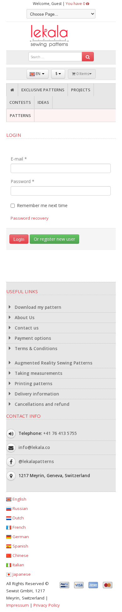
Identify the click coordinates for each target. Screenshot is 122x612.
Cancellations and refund (41, 404)
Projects (80, 90)
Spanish (19, 546)
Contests (20, 102)
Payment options (32, 338)
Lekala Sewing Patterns (61, 36)
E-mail (19, 159)
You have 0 (76, 3)
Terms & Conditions (35, 348)
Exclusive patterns (42, 90)
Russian (19, 508)
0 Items (82, 73)
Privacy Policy (46, 605)
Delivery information (36, 394)
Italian (17, 565)
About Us (23, 317)
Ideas (43, 102)
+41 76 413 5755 (60, 433)
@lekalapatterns (36, 461)
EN (38, 73)
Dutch (17, 518)
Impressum (17, 605)
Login (18, 239)
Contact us (25, 328)
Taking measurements (37, 373)
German (20, 536)
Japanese (21, 574)
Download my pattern (37, 307)
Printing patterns (32, 383)
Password (22, 181)
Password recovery (29, 218)
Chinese (19, 555)
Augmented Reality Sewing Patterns (52, 363)
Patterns (20, 115)
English (18, 499)
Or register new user (54, 239)
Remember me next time (42, 205)
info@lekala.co (34, 447)
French (18, 527)
